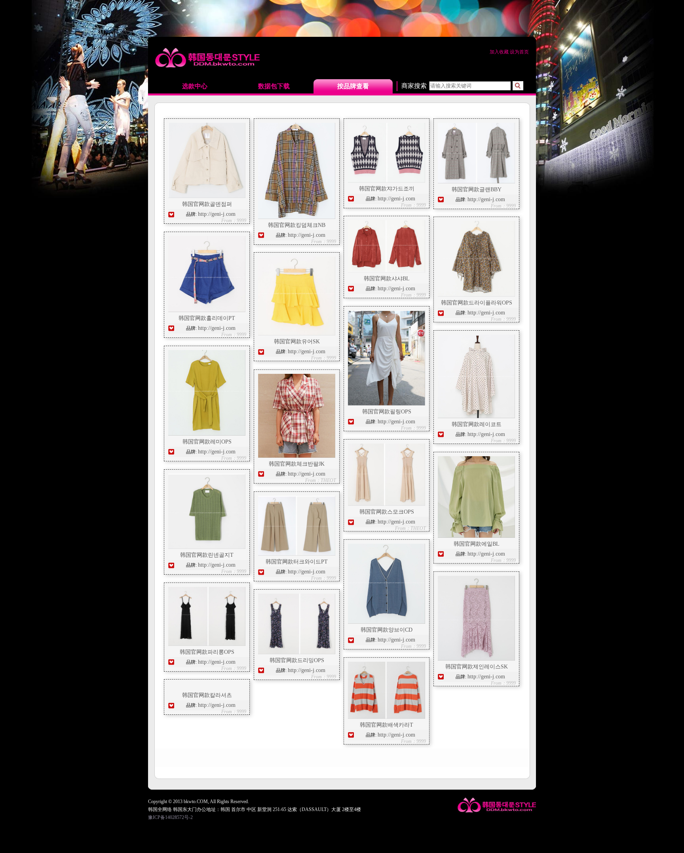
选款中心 (194, 86)
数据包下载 (274, 86)
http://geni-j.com (217, 214)
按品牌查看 (353, 86)
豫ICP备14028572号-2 (170, 817)
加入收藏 (500, 52)
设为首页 (519, 52)
